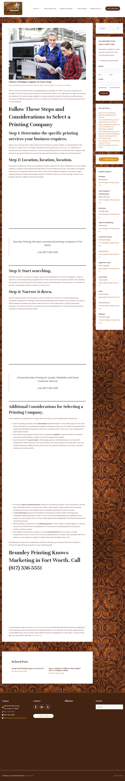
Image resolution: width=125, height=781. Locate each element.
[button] (112, 8)
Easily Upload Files (50, 8)
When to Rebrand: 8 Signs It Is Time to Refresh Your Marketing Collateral (109, 127)
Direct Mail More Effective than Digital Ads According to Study (64, 669)
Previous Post (8, 646)
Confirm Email (115, 88)
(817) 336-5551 (9, 712)
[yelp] (48, 706)
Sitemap (120, 776)
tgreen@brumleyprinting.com (109, 297)
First (100, 75)
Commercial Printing (65, 8)
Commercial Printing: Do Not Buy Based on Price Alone (109, 121)
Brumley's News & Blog (35, 85)
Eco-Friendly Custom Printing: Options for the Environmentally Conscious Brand (109, 144)
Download (104, 93)
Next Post (88, 646)
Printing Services (95, 8)
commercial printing (41, 627)
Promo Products (82, 8)
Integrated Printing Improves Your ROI (28, 668)
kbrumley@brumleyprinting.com (15, 718)
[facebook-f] (36, 706)
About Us (36, 8)
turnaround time (64, 148)
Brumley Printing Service (17, 85)
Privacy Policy (29, 776)
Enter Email (102, 88)
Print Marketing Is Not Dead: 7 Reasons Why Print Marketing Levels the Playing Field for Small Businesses (109, 134)
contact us (38, 635)
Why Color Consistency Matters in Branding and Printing (107, 115)
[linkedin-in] (42, 706)
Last (111, 75)
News (115, 776)
